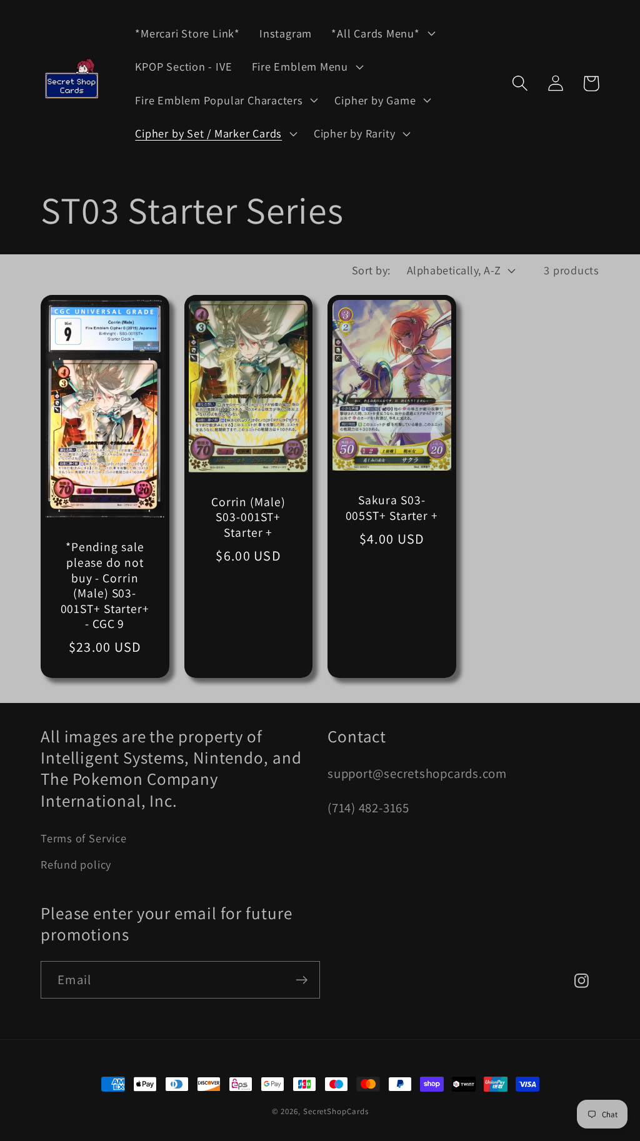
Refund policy (76, 864)
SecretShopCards (336, 1111)
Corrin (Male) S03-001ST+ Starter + (248, 517)
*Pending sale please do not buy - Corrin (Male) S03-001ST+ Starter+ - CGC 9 (105, 585)
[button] (382, 33)
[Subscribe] (301, 980)
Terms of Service (83, 837)
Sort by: (371, 269)
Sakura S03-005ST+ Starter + (392, 507)
